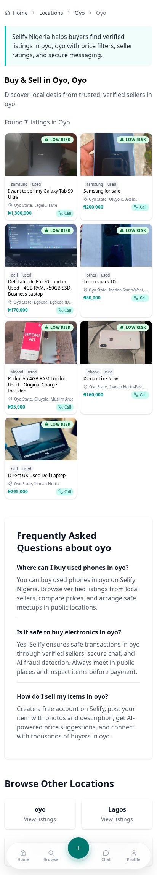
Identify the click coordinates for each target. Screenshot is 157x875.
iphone (93, 372)
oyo (80, 12)
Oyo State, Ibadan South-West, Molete (116, 290)
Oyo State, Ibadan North (36, 483)
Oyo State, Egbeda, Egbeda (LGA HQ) (43, 302)
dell (14, 275)
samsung (19, 184)
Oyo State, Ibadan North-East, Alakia (116, 387)
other (91, 275)
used (36, 184)
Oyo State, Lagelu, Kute (35, 205)
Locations (51, 12)
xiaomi (17, 372)
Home (20, 12)
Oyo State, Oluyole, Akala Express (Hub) (112, 199)
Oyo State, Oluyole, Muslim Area (44, 399)
